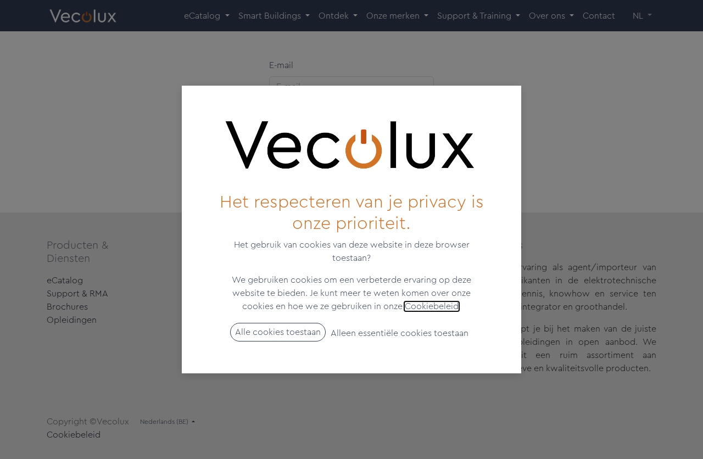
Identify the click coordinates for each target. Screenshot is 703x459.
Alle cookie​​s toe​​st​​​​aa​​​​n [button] (278, 332)
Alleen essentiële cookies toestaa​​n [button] (399, 333)
